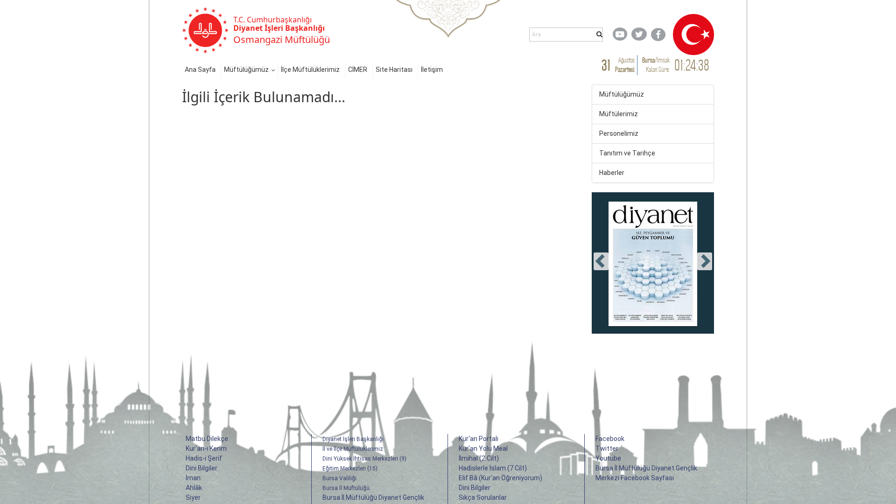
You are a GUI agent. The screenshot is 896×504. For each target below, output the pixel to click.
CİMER (357, 69)
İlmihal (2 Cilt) (479, 458)
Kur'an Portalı (478, 438)
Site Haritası (394, 69)
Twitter (606, 448)
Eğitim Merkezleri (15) (350, 468)
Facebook (609, 438)
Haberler (611, 172)
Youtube (608, 458)
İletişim (432, 69)
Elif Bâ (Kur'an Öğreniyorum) (500, 478)
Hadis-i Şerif (204, 458)
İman (193, 478)
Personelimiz (618, 133)
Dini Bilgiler (201, 468)
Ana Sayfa (200, 69)
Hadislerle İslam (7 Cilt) (493, 468)
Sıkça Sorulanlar (483, 497)
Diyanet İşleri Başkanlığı (353, 439)
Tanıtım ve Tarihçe (627, 153)
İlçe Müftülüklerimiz (310, 69)
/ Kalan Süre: (656, 65)
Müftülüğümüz (246, 69)
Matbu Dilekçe (207, 438)
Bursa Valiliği (339, 478)
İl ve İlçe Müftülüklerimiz (352, 449)
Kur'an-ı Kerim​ (206, 448)
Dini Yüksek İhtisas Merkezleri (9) (364, 458)
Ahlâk (194, 487)
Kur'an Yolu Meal (483, 448)
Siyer (193, 497)
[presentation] (601, 261)
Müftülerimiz (618, 114)
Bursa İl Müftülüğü (346, 488)
